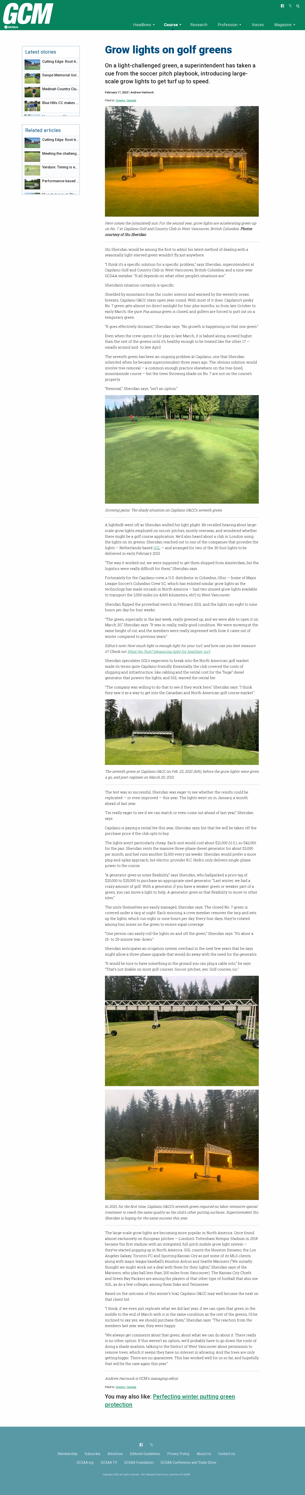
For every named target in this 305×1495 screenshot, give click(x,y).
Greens (120, 100)
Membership (67, 1454)
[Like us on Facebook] (141, 1444)
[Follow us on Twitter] (151, 1445)
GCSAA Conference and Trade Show (188, 1462)
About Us (204, 1454)
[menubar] (214, 24)
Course (171, 24)
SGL (156, 547)
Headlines (142, 24)
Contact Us (226, 1454)
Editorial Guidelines (145, 1454)
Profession (228, 24)
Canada (131, 100)
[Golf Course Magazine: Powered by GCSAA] (27, 15)
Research (198, 24)
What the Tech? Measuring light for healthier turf (168, 651)
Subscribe (92, 1454)
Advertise (115, 1454)
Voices (258, 24)
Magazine (283, 24)
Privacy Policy (178, 1454)
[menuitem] (144, 24)
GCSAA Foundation (138, 1462)
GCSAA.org (85, 1462)
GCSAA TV (109, 1462)
